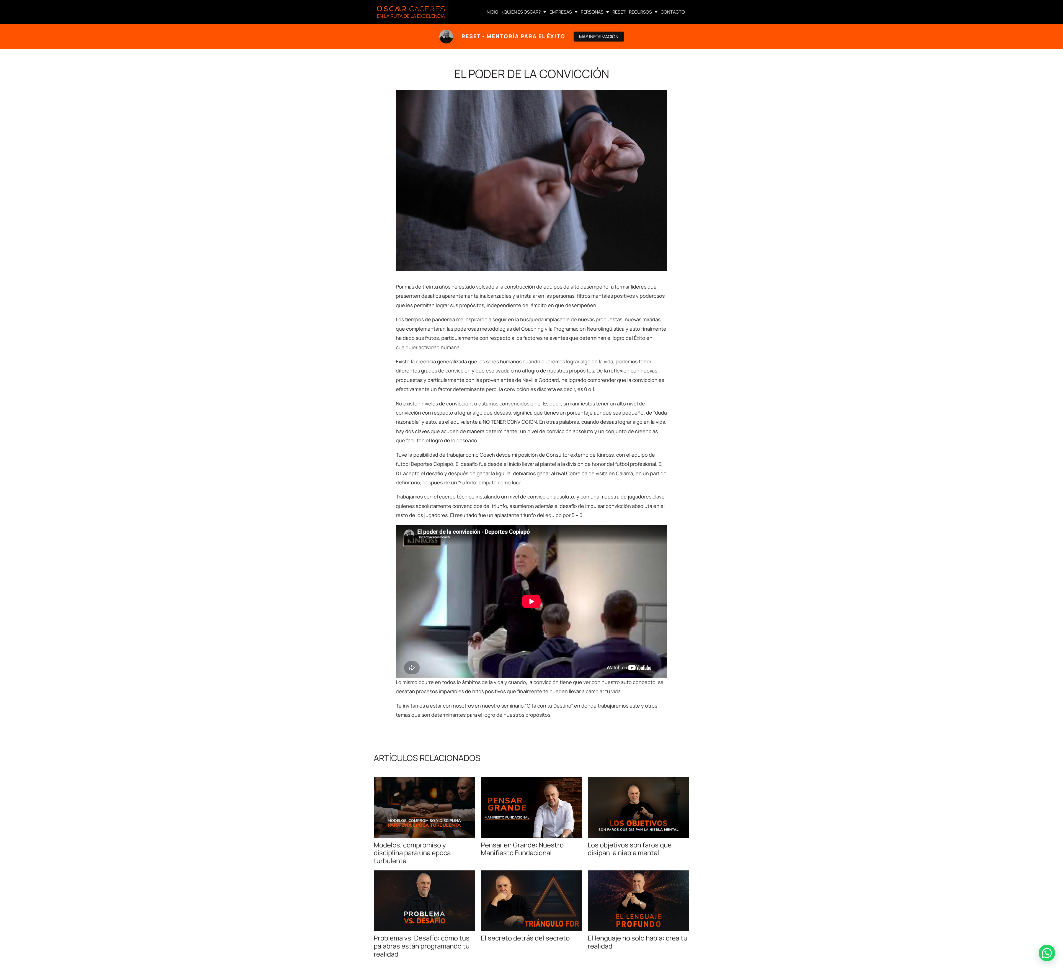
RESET (619, 12)
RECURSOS (640, 12)
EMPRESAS (560, 12)
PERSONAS (592, 12)
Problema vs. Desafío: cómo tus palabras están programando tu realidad (421, 945)
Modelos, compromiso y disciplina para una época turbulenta (412, 852)
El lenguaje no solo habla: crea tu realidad (637, 941)
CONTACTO (673, 12)
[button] (1047, 953)
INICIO (492, 12)
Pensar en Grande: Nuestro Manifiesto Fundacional (522, 848)
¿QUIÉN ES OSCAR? (521, 12)
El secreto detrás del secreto (525, 937)
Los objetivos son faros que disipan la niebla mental (630, 848)
